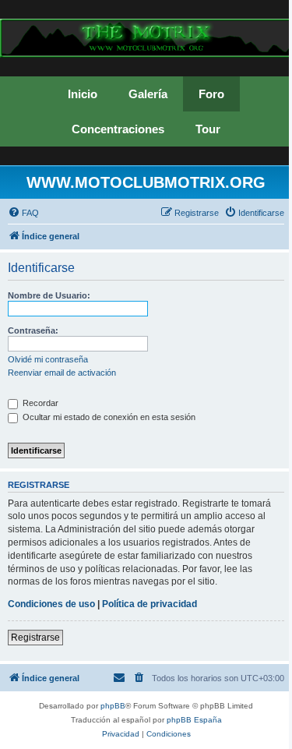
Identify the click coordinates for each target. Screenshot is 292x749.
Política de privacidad (149, 604)
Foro (211, 94)
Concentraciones (118, 129)
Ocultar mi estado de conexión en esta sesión (107, 417)
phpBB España (194, 719)
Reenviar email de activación (62, 372)
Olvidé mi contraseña (48, 359)
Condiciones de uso (51, 604)
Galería (147, 94)
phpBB (112, 705)
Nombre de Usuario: (49, 295)
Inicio (82, 94)
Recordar (39, 403)
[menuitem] (23, 212)
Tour (207, 129)
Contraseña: (33, 330)
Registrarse (35, 637)
